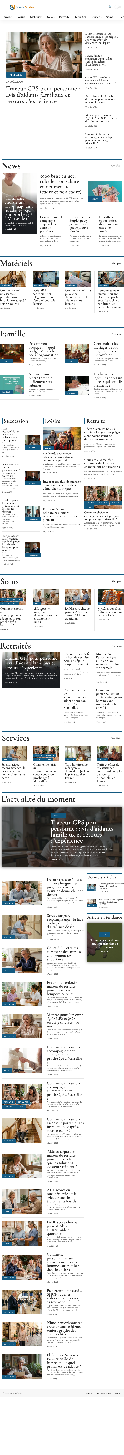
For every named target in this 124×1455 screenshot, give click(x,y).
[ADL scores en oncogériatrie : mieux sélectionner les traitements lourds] (46, 597)
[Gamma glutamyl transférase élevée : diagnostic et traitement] (91, 887)
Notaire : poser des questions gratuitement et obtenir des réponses (10, 505)
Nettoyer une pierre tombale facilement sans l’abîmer (41, 379)
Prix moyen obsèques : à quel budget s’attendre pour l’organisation (44, 349)
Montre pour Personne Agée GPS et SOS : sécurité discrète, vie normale (101, 118)
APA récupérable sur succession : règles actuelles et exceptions (10, 434)
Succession (16, 421)
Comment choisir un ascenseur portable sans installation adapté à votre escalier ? (13, 297)
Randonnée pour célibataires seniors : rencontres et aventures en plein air (61, 514)
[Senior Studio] (21, 7)
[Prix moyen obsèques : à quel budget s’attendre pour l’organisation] (12, 353)
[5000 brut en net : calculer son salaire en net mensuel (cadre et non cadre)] (105, 191)
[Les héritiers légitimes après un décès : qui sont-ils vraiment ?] (77, 385)
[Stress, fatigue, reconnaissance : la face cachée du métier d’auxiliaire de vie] (14, 753)
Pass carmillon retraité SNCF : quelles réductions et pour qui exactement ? (64, 1296)
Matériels (16, 263)
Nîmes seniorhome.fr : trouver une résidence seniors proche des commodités (64, 1328)
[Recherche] (110, 6)
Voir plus (115, 165)
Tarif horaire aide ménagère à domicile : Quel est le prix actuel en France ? (77, 771)
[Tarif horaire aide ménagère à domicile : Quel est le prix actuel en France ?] (78, 753)
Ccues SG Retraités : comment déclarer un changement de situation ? (100, 80)
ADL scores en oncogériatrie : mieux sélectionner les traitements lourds (45, 615)
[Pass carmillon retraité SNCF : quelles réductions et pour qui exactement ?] (22, 1302)
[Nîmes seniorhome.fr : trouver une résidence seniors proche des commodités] (22, 1334)
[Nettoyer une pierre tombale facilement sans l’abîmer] (12, 384)
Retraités (16, 74)
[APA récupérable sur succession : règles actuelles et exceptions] (32, 442)
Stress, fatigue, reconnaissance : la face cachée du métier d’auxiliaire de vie (98, 60)
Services (115, 502)
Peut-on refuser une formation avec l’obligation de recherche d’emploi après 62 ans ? (11, 543)
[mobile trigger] (5, 7)
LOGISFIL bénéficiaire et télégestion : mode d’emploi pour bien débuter (45, 297)
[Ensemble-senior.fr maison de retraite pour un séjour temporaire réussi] (22, 994)
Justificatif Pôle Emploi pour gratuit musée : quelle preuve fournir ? (80, 224)
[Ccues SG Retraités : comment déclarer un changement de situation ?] (22, 960)
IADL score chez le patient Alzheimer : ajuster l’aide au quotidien (77, 613)
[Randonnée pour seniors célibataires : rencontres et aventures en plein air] (62, 438)
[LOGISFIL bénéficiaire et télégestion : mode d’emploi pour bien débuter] (46, 279)
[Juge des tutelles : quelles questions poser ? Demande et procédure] (32, 478)
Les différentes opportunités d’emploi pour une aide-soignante (109, 224)
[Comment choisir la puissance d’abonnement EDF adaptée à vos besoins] (78, 279)
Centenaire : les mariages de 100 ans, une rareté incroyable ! (106, 349)
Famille (13, 333)
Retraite (95, 421)
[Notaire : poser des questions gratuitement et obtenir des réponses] (32, 513)
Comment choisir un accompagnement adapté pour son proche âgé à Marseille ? (99, 138)
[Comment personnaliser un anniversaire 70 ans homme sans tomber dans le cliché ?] (22, 1267)
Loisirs (52, 421)
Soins (89, 507)
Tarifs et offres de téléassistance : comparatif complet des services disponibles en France (109, 772)
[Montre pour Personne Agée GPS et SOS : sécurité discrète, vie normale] (22, 1026)
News (11, 165)
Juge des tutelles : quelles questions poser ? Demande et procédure (11, 469)
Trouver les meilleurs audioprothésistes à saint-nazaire (104, 943)
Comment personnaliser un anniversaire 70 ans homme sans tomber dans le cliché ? (109, 699)
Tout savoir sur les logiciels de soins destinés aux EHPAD (111, 902)
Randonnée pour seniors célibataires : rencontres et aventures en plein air (58, 457)
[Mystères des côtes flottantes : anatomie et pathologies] (111, 597)
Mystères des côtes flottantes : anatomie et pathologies (111, 612)
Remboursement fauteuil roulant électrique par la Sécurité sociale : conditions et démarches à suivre (110, 298)
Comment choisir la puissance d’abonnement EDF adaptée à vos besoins (78, 297)
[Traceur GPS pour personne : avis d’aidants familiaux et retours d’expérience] (44, 55)
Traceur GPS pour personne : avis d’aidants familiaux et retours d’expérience (43, 94)
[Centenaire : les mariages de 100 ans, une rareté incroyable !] (77, 353)
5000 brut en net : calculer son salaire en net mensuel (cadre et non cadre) (61, 184)
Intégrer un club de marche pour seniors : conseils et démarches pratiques (62, 485)
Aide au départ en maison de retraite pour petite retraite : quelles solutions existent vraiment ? (63, 1159)
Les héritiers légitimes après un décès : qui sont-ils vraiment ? (108, 379)
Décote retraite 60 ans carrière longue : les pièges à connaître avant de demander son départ (101, 38)
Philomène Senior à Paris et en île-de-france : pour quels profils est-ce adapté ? (64, 1361)
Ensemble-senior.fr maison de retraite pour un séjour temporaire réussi (100, 99)
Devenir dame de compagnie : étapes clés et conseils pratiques (51, 224)
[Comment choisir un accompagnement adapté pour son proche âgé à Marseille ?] (103, 497)
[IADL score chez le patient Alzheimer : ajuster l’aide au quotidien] (78, 597)
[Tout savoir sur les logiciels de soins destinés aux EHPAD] (91, 903)
